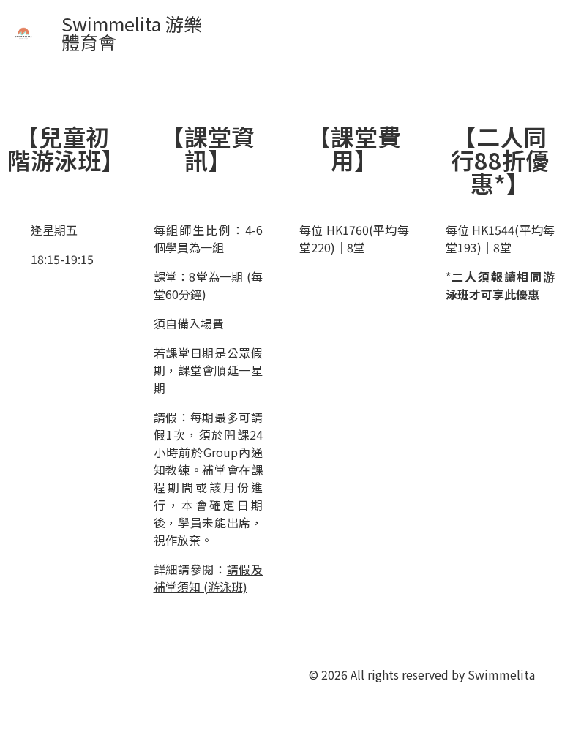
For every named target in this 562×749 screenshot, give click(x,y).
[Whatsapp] (100, 673)
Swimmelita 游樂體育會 (131, 32)
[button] (393, 32)
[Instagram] (180, 673)
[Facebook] (140, 673)
